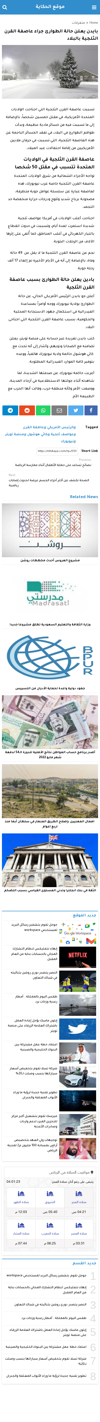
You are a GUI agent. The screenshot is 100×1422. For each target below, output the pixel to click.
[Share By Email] (59, 410)
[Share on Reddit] (27, 410)
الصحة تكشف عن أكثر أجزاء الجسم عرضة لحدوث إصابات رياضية (49, 480)
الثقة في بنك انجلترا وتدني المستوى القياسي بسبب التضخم (50, 890)
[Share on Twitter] (75, 410)
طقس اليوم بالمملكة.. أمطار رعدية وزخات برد (54, 1318)
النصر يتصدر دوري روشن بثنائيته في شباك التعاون (50, 1305)
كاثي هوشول (37, 434)
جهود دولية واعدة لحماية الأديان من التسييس (50, 688)
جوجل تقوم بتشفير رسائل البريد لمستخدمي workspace (46, 1276)
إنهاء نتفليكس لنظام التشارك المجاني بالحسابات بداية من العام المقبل (34, 954)
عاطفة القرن (33, 427)
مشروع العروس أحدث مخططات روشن (50, 560)
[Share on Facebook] (91, 410)
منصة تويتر (14, 434)
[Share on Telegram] (10, 410)
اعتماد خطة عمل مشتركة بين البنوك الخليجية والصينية (46, 1347)
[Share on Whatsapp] (43, 410)
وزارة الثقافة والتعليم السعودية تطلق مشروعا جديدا (50, 625)
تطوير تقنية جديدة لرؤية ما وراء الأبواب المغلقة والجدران (46, 1376)
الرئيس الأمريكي (60, 427)
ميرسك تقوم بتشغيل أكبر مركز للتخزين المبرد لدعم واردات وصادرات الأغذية (35, 1122)
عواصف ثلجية (62, 434)
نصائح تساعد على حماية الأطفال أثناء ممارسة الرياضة (53, 463)
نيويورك (67, 441)
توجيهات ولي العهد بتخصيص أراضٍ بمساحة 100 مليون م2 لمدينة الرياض (32, 1146)
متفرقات (78, 23)
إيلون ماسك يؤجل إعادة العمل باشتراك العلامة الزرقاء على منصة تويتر (33, 1026)
